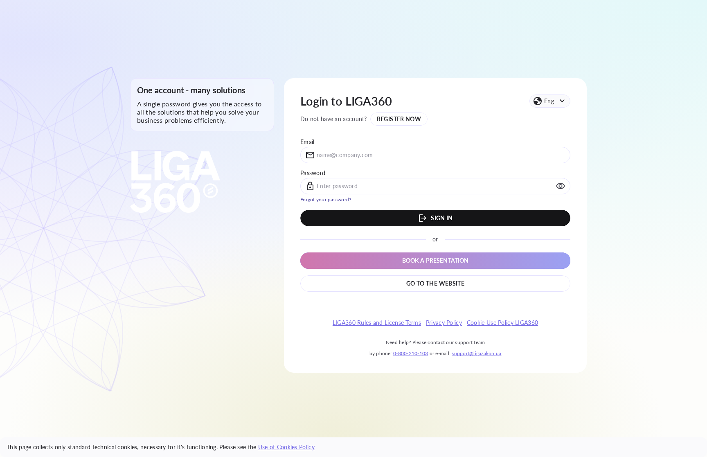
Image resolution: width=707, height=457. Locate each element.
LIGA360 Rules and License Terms (377, 323)
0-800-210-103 (410, 353)
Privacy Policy (444, 323)
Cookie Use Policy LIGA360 (502, 323)
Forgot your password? (325, 199)
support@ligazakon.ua (476, 353)
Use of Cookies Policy (286, 446)
